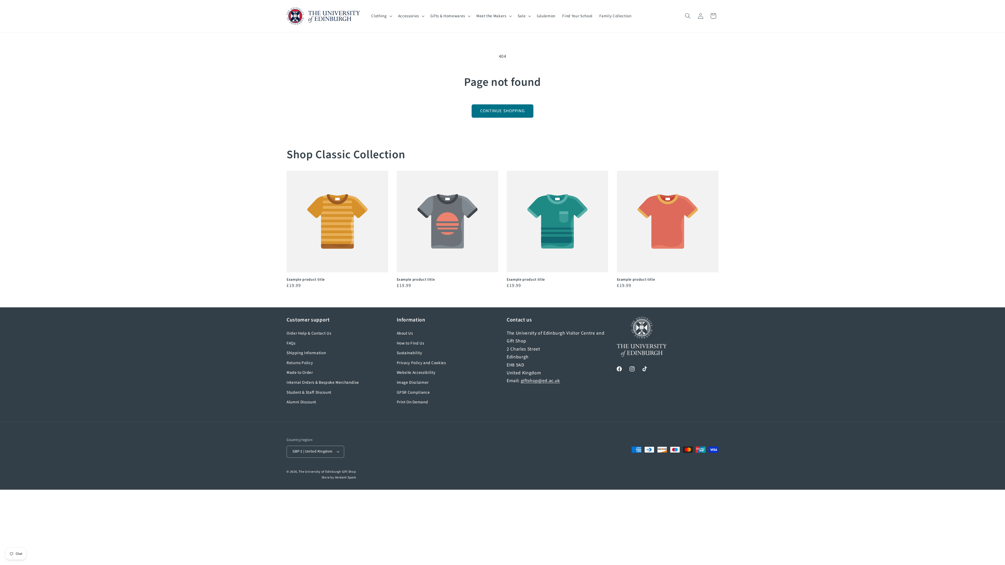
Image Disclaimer (413, 382)
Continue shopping (502, 111)
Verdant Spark (345, 477)
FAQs (291, 343)
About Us (405, 333)
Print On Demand (412, 402)
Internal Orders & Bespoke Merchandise (323, 382)
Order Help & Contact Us (309, 333)
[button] (381, 16)
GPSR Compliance (413, 392)
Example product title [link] (306, 279)
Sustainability (409, 353)
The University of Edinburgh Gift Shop (327, 472)
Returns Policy (300, 363)
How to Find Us (410, 343)
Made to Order (300, 372)
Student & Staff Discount (309, 392)
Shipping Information (306, 353)
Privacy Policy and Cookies (421, 363)
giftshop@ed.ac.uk (540, 380)
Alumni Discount (301, 402)
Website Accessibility (416, 372)
